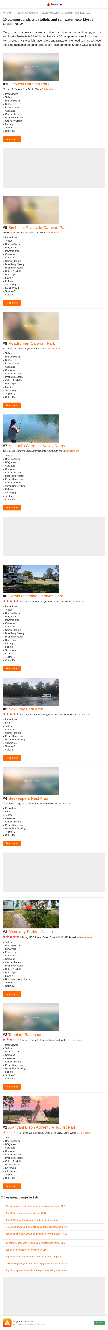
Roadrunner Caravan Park (31, 343)
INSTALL (99, 1323)
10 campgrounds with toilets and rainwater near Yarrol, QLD (35, 1206)
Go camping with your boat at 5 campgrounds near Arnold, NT (36, 1227)
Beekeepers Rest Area (28, 798)
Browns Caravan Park (30, 84)
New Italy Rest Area (25, 709)
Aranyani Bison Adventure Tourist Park (42, 1127)
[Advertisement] (54, 168)
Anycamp (7, 13)
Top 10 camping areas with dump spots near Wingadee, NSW (36, 1234)
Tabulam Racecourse (27, 1034)
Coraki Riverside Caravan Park (35, 596)
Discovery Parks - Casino (30, 932)
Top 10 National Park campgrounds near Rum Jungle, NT (34, 1220)
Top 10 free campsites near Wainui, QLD (26, 1213)
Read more (12, 138)
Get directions (48, 89)
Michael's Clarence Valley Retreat (38, 446)
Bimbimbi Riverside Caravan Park (38, 227)
